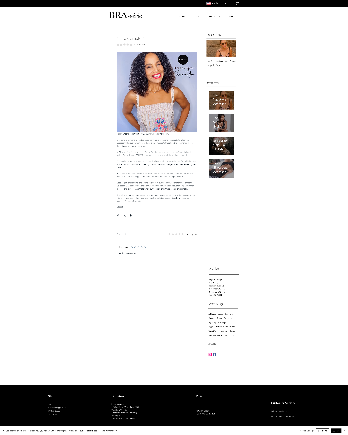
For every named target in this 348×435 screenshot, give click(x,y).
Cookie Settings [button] (307, 430)
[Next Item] (232, 48)
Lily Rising (212, 322)
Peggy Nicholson (215, 326)
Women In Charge (228, 331)
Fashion (120, 207)
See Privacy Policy (109, 430)
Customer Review (216, 318)
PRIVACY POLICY (202, 411)
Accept (336, 430)
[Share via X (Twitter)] (124, 215)
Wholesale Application (57, 407)
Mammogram (223, 322)
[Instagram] (210, 354)
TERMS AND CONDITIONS (206, 414)
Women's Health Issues (218, 335)
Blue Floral (229, 314)
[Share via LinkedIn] (131, 215)
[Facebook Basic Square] (214, 354)
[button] (196, 16)
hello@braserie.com (279, 411)
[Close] (344, 430)
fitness (231, 335)
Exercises (228, 318)
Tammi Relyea (214, 331)
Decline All (322, 430)
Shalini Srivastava (230, 326)
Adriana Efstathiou (216, 314)
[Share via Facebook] (118, 215)
